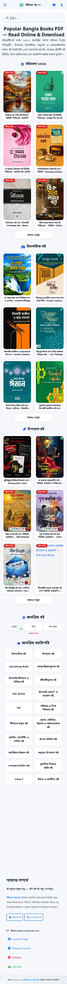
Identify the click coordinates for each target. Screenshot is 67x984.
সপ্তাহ (14, 626)
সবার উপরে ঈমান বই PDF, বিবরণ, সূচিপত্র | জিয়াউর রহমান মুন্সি (17, 408)
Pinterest (16, 957)
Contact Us (36, 917)
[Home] (54, 5)
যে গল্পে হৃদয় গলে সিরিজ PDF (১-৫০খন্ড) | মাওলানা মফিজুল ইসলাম (17, 301)
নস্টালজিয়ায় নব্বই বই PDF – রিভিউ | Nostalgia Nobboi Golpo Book (49, 172)
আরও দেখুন (33, 235)
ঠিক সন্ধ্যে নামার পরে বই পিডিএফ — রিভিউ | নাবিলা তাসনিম (50, 226)
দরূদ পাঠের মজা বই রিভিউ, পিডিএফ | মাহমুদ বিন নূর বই (49, 117)
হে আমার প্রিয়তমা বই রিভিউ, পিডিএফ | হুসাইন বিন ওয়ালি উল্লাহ (17, 172)
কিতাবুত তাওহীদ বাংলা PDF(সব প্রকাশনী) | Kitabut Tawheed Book (50, 301)
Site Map (16, 966)
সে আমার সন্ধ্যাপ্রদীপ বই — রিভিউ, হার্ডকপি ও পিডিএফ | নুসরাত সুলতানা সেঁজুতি (49, 483)
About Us (16, 917)
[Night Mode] (62, 5)
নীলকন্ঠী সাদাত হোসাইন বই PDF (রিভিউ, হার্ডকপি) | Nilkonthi (50, 591)
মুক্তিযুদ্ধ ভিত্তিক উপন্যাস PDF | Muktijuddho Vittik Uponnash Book (17, 483)
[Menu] (5, 5)
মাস (33, 626)
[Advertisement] (33, 833)
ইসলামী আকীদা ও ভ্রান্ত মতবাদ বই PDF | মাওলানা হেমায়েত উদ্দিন (17, 355)
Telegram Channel (21, 948)
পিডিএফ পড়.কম (31, 980)
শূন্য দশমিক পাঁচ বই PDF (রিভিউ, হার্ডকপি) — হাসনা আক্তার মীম (49, 537)
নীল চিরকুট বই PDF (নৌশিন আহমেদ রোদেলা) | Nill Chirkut (17, 591)
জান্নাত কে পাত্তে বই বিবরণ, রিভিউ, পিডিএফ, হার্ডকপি (17, 117)
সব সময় (53, 626)
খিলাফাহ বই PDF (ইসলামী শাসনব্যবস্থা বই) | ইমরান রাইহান (17, 226)
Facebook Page (20, 939)
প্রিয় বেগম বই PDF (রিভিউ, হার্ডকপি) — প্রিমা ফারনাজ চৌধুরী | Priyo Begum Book (17, 537)
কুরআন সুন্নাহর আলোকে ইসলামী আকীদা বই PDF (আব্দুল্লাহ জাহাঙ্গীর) (49, 408)
